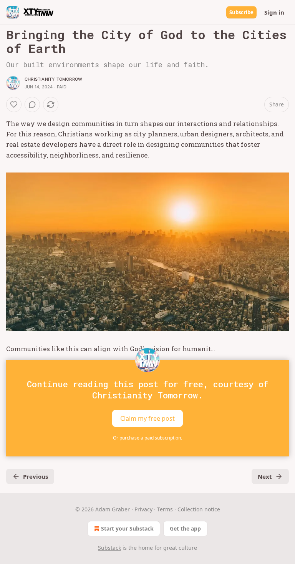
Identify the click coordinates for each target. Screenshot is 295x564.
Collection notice (198, 509)
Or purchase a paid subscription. (147, 438)
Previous (35, 476)
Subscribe (241, 12)
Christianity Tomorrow (53, 79)
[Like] (14, 104)
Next (265, 476)
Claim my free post (147, 418)
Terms (165, 509)
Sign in (274, 12)
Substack (109, 547)
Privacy (143, 509)
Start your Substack (127, 528)
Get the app (185, 528)
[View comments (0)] (32, 104)
